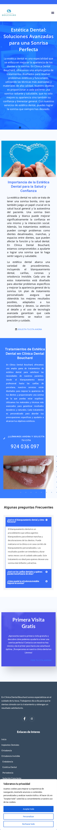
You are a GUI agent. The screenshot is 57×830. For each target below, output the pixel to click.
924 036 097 (25, 446)
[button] (52, 13)
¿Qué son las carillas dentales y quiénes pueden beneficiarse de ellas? (24, 573)
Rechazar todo (28, 824)
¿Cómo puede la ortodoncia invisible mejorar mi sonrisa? (23, 582)
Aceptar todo (28, 809)
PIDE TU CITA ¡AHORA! (41, 660)
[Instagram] (32, 719)
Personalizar (28, 816)
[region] (28, 804)
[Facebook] (24, 719)
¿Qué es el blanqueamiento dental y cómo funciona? (25, 521)
